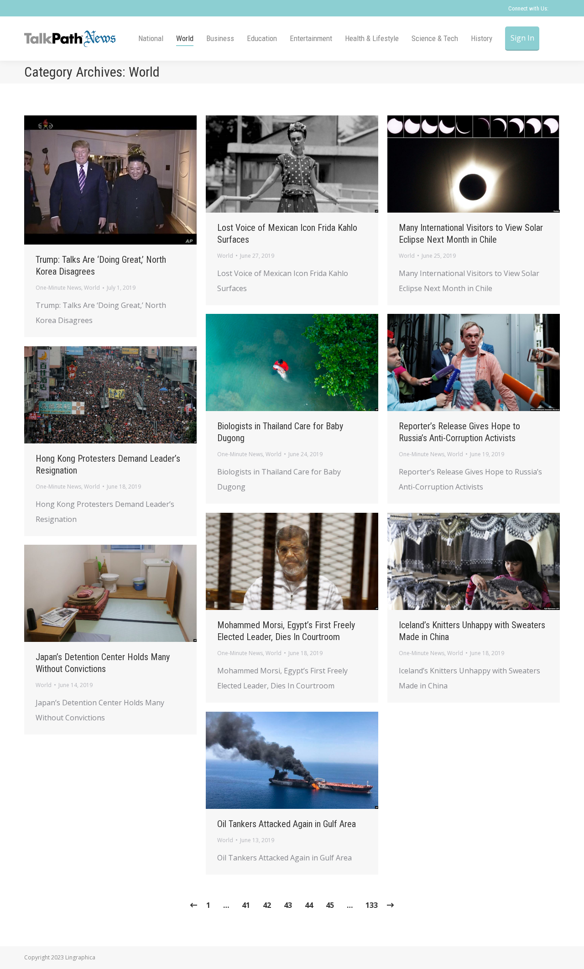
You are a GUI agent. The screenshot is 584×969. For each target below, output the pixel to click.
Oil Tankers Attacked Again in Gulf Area (286, 823)
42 (267, 905)
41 (246, 905)
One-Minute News (58, 288)
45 (330, 905)
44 (309, 905)
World (92, 288)
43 (288, 905)
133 (371, 905)
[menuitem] (150, 38)
